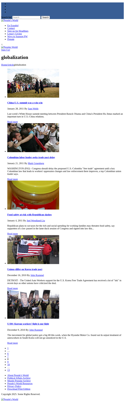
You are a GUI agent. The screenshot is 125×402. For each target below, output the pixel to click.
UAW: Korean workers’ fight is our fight (28, 324)
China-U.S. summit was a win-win (25, 102)
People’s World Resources (19, 383)
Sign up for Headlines (17, 31)
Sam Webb (33, 108)
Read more (12, 121)
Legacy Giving (14, 33)
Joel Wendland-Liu (36, 220)
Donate (10, 39)
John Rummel (37, 275)
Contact (11, 28)
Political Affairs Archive (18, 378)
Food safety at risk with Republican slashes (29, 214)
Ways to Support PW (17, 36)
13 (8, 370)
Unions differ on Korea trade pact (24, 269)
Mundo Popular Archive (19, 380)
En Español (12, 25)
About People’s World (18, 375)
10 (8, 364)
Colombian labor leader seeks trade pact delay (31, 157)
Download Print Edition (18, 389)
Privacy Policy (14, 386)
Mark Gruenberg (36, 163)
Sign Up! (5, 50)
